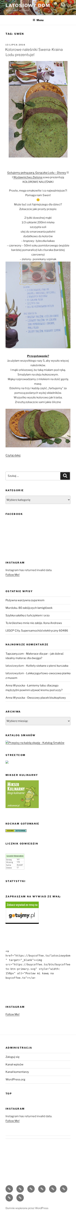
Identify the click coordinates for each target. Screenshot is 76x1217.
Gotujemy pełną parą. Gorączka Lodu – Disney (36, 172)
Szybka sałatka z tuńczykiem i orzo (28, 615)
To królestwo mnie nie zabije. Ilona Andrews (34, 623)
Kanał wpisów (14, 1064)
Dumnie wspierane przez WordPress (27, 1208)
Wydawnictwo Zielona (28, 177)
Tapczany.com (15, 653)
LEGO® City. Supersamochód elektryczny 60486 (37, 630)
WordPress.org (15, 1079)
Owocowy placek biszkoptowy (46, 697)
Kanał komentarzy (17, 1072)
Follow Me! (13, 574)
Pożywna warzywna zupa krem (25, 600)
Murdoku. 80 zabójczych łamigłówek (29, 608)
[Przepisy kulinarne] (22, 807)
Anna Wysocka (15, 685)
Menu (40, 20)
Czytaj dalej (13, 455)
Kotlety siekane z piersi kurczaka (47, 665)
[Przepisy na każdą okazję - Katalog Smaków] (35, 742)
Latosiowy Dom (28, 5)
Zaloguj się (13, 1057)
